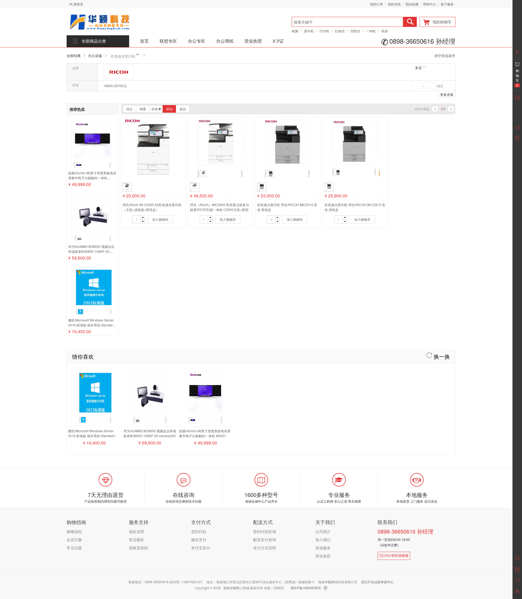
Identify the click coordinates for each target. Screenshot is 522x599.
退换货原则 (138, 547)
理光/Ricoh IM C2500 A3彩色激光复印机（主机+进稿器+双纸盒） (152, 207)
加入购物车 (160, 219)
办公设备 (95, 55)
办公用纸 (225, 41)
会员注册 (74, 539)
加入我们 (323, 539)
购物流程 (74, 531)
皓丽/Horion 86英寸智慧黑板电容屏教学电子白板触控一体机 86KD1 (92, 178)
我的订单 (376, 4)
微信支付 (198, 539)
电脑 (295, 31)
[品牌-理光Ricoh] (118, 72)
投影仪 (355, 31)
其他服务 (323, 547)
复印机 (309, 31)
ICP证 (278, 41)
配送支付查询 (264, 539)
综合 (129, 108)
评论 (169, 108)
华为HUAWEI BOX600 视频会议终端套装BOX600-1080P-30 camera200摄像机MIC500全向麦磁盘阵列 (92, 253)
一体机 (371, 31)
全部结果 (74, 55)
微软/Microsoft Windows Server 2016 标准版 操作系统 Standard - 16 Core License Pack (92, 325)
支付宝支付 (200, 547)
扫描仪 (340, 31)
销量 (142, 108)
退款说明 (136, 531)
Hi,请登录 (76, 4)
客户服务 (447, 4)
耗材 (384, 31)
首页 (144, 41)
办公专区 (196, 41)
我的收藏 (411, 4)
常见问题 (74, 547)
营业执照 (253, 41)
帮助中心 (429, 4)
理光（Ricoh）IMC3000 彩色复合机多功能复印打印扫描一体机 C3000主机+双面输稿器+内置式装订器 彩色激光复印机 (219, 209)
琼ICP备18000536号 (306, 587)
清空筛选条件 (444, 55)
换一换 (441, 356)
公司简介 (323, 531)
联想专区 (168, 41)
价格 (154, 108)
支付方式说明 (264, 547)
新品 (182, 108)
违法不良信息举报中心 (377, 581)
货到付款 (198, 531)
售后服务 (136, 539)
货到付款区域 (264, 531)
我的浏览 (394, 4)
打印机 (324, 31)
